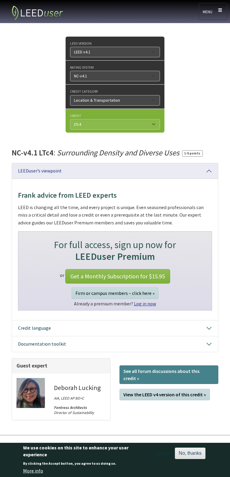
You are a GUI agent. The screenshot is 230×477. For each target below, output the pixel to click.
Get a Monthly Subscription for (117, 276)
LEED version (81, 43)
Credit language (34, 328)
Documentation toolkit (42, 344)
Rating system (82, 67)
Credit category (84, 91)
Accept (163, 453)
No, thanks (190, 453)
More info (33, 471)
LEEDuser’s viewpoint (40, 171)
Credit (75, 115)
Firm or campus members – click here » (115, 293)
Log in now (145, 304)
